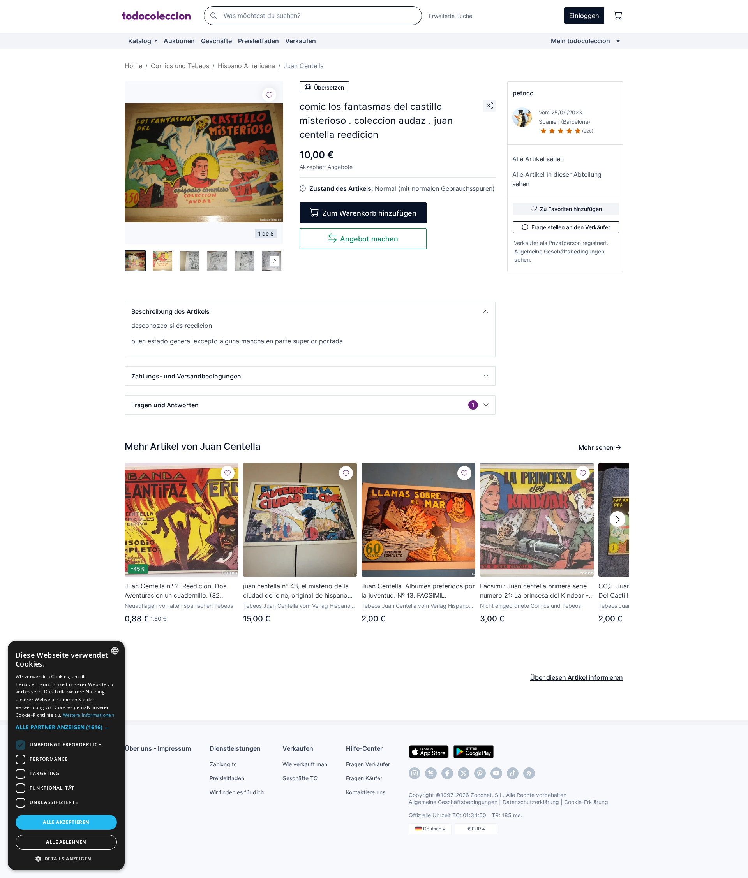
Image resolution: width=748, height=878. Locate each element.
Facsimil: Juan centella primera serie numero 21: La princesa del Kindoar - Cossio (534, 591)
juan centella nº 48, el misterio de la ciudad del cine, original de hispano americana (296, 591)
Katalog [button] (140, 41)
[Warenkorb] (618, 16)
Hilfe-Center (364, 748)
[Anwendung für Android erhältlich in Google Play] (473, 751)
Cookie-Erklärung (586, 802)
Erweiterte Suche (450, 15)
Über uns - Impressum (158, 748)
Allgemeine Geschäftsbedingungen (453, 802)
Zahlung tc (223, 764)
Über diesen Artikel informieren (576, 677)
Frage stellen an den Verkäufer (570, 227)
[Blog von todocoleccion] (529, 773)
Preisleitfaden (258, 41)
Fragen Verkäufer (368, 764)
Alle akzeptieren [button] (66, 822)
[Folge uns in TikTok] (513, 773)
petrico (523, 93)
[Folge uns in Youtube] (496, 773)
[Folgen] (269, 95)
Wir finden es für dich (237, 792)
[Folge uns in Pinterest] (480, 773)
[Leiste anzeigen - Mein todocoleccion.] (618, 41)
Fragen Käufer (364, 778)
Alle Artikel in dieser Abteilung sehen (557, 179)
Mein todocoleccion (580, 41)
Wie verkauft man (304, 764)
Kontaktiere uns (365, 792)
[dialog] (66, 755)
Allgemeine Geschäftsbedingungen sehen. (559, 255)
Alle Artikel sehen (538, 159)
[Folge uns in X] (463, 773)
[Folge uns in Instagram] (414, 773)
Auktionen (179, 41)
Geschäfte (216, 41)
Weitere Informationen (88, 715)
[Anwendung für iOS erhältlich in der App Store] (429, 751)
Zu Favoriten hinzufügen (571, 209)
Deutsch (433, 829)
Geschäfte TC (300, 778)
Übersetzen (329, 87)
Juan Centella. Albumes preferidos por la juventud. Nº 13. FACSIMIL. (418, 590)
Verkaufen (300, 41)
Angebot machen (369, 239)
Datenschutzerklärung (531, 802)
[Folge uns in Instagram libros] (431, 773)
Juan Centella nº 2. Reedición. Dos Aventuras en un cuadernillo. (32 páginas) (175, 591)
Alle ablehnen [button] (66, 842)
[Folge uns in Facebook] (447, 773)
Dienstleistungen (235, 748)
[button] (310, 311)
